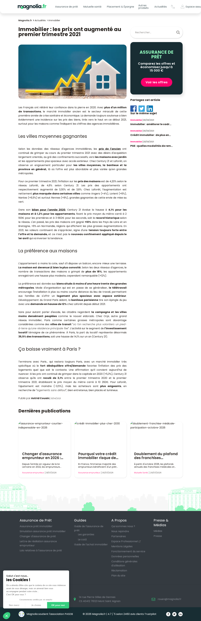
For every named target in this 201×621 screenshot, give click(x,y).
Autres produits (143, 7)
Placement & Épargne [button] (120, 6)
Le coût (82, 539)
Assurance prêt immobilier (36, 526)
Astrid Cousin (40, 398)
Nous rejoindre (120, 531)
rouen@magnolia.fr (169, 599)
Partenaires (118, 536)
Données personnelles (125, 556)
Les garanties (86, 534)
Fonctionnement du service (128, 551)
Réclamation (119, 570)
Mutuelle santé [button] (92, 6)
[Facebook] (134, 108)
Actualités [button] (160, 6)
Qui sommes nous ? (123, 526)
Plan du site (118, 575)
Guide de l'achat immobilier (91, 544)
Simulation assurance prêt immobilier (43, 531)
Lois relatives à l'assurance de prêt (41, 550)
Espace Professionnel (124, 541)
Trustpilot (150, 614)
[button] (6, 615)
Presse (158, 536)
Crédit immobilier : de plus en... (150, 135)
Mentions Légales (122, 546)
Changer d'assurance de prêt (38, 536)
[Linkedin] (151, 108)
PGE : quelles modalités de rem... (151, 146)
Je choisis (36, 605)
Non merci (14, 605)
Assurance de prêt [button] (66, 6)
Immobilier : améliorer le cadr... (150, 124)
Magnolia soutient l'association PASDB (49, 614)
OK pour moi (58, 605)
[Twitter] (143, 108)
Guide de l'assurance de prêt (88, 528)
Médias (158, 531)
